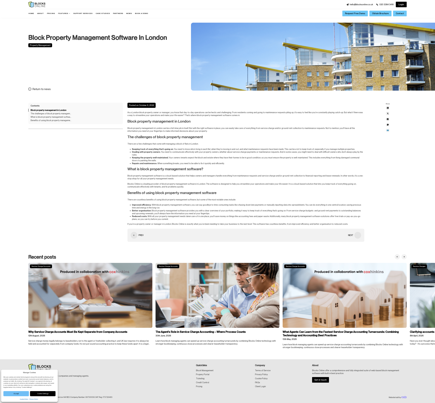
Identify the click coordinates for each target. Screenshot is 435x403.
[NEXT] (357, 235)
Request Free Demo (355, 13)
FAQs (257, 382)
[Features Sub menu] (69, 13)
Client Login (260, 386)
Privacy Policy (33, 399)
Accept (16, 394)
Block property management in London (48, 110)
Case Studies (103, 13)
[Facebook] (387, 119)
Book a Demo (141, 13)
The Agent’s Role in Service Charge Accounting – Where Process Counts (201, 331)
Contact (400, 13)
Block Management (204, 370)
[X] (387, 113)
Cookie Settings (42, 394)
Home (31, 13)
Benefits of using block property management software (51, 120)
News (129, 13)
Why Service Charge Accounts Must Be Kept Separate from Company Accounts (78, 331)
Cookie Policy (24, 399)
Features (63, 13)
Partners (118, 13)
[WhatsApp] (387, 125)
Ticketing (200, 378)
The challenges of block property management (51, 113)
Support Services (83, 13)
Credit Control (202, 382)
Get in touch (320, 380)
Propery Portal (202, 374)
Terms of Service (263, 370)
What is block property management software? (51, 117)
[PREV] (134, 235)
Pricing (51, 13)
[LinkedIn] (387, 108)
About (40, 13)
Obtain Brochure (380, 13)
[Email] (387, 130)
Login (401, 4)
